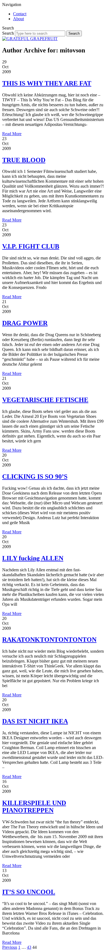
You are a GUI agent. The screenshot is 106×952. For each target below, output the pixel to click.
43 (29, 947)
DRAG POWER (25, 323)
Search (8, 33)
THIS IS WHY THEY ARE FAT (46, 83)
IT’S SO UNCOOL (28, 891)
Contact (19, 13)
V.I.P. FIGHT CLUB (30, 246)
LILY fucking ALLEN (32, 558)
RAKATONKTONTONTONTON (49, 639)
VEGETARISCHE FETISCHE (45, 399)
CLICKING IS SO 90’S (34, 476)
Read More (11, 133)
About (18, 18)
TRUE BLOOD (23, 160)
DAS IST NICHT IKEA (35, 721)
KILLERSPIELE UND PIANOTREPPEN (34, 806)
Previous (9, 947)
